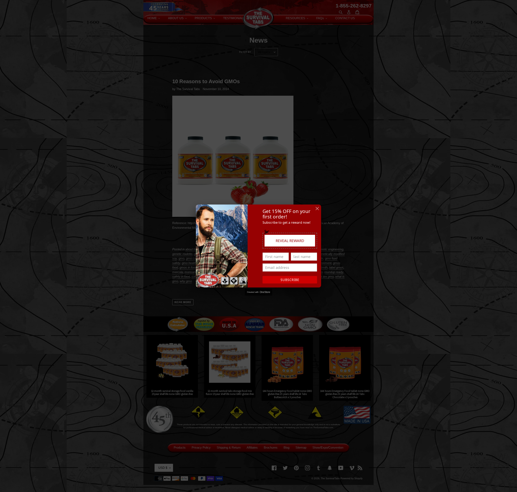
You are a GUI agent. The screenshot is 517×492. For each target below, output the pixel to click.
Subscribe (290, 280)
